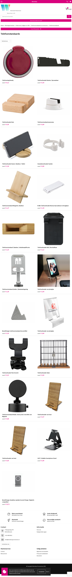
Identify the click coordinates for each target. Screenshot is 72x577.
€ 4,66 (5, 419)
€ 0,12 (5, 82)
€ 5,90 (40, 460)
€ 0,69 (40, 124)
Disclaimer (39, 555)
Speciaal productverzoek (36, 20)
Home (2, 25)
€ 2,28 (5, 291)
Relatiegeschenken (9, 25)
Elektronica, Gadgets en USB (22, 25)
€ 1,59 (40, 208)
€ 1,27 (5, 208)
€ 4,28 (40, 375)
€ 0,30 (40, 82)
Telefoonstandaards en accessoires (39, 25)
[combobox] (34, 16)
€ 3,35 (5, 333)
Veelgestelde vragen (41, 532)
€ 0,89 (40, 166)
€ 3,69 (40, 333)
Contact (3, 551)
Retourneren (4, 553)
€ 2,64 (40, 291)
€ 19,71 (6, 504)
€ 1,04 (5, 166)
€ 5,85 (5, 460)
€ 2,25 (5, 250)
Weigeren (47, 571)
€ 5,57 (40, 417)
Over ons (39, 529)
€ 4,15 (5, 375)
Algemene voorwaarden (42, 551)
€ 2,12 (40, 250)
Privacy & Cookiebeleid (42, 553)
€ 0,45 (5, 124)
